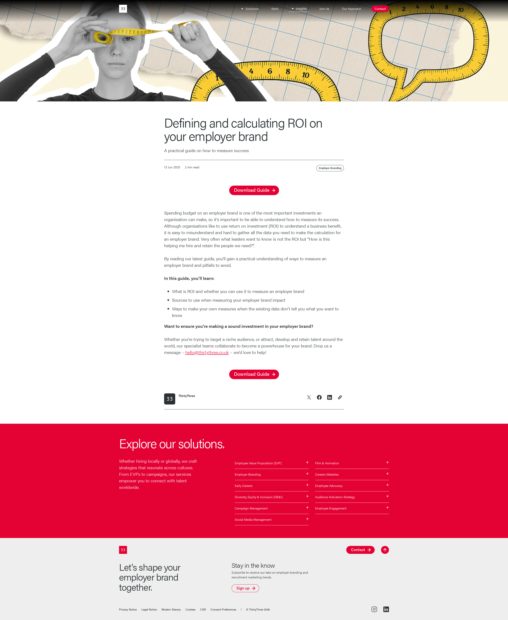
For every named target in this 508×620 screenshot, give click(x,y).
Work (274, 8)
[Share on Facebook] (319, 397)
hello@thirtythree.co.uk (207, 352)
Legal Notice (149, 609)
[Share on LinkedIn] (330, 397)
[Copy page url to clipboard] (340, 397)
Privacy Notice (128, 609)
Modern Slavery (171, 609)
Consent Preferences (223, 609)
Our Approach (351, 8)
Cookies (190, 609)
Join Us (324, 8)
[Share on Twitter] (309, 397)
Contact (380, 8)
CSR (203, 609)
